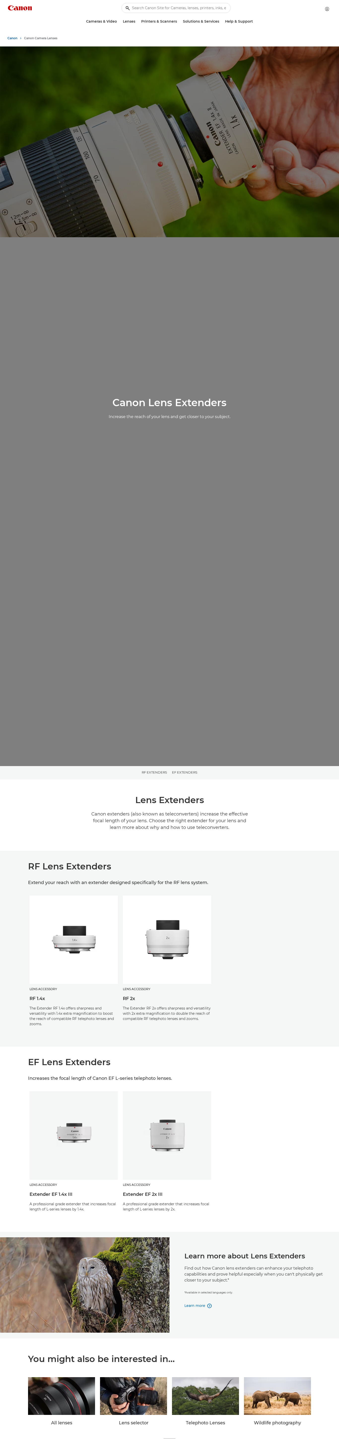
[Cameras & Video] (119, 21)
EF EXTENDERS (184, 772)
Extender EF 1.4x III (51, 1194)
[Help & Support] (255, 21)
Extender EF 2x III (143, 1194)
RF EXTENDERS (154, 772)
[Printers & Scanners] (179, 21)
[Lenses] (137, 21)
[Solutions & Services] (221, 21)
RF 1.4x (37, 998)
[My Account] (327, 9)
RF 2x (129, 998)
